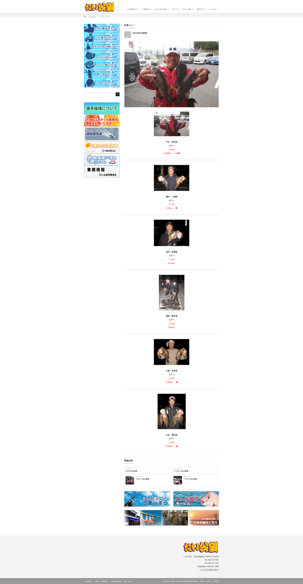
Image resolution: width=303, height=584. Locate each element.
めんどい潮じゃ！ (188, 9)
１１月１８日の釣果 (180, 471)
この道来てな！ (146, 9)
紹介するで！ (201, 9)
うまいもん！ (213, 9)
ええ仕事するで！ (133, 9)
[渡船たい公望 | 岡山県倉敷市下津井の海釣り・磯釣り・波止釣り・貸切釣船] (100, 7)
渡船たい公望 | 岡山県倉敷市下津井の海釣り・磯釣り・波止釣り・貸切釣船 (195, 581)
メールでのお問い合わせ (209, 570)
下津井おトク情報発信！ (101, 581)
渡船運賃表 (88, 581)
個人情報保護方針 (116, 581)
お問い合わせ (128, 581)
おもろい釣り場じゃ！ (162, 9)
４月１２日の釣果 (142, 479)
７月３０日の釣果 (190, 479)
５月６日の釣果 (131, 471)
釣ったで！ (176, 9)
